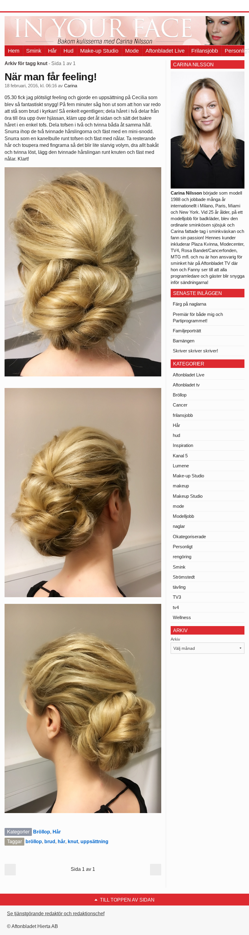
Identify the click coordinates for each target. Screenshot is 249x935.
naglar (179, 526)
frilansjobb (183, 415)
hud (176, 435)
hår (61, 841)
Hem (13, 51)
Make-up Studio (99, 51)
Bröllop (41, 831)
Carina (70, 85)
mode (178, 506)
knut (73, 841)
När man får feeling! (51, 76)
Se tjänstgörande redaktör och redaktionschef (55, 913)
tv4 (176, 607)
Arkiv (175, 639)
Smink (33, 51)
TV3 (177, 597)
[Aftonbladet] (27, 6)
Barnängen (183, 340)
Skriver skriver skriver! (195, 350)
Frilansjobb (204, 51)
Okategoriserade (189, 536)
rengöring (182, 556)
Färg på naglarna (189, 303)
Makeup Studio (188, 496)
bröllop (34, 841)
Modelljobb (183, 516)
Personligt (183, 546)
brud (49, 841)
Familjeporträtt (187, 330)
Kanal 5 (180, 455)
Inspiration (183, 445)
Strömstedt (184, 577)
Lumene (181, 465)
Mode (132, 51)
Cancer (180, 404)
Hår (52, 51)
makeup (181, 485)
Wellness (182, 617)
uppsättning (94, 841)
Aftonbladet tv (186, 384)
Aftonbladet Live (165, 51)
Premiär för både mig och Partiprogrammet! (198, 317)
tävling (179, 587)
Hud (68, 51)
